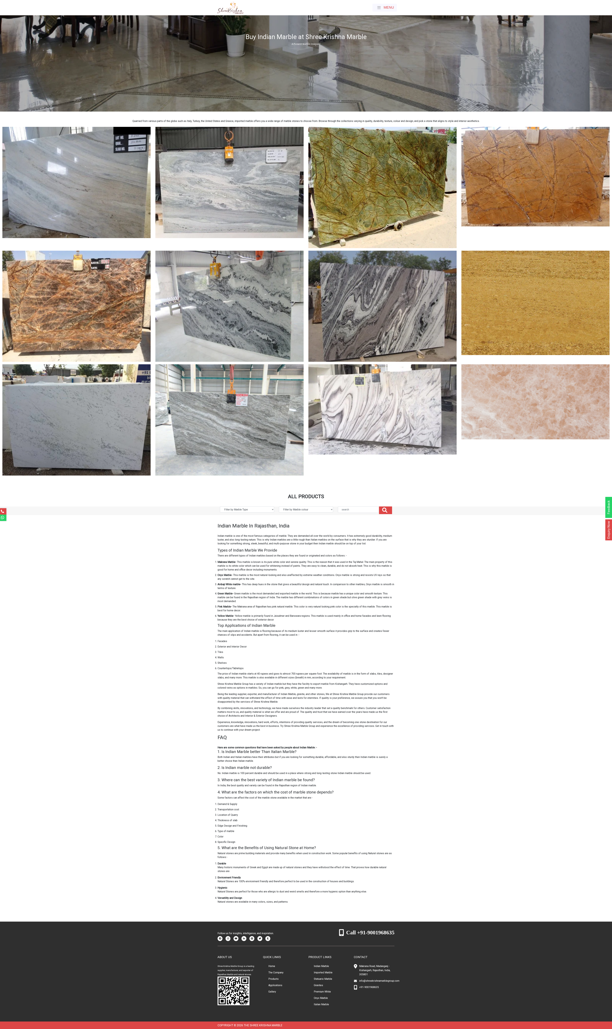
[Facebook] (221, 938)
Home (271, 966)
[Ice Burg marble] (76, 182)
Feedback (609, 507)
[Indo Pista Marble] (76, 419)
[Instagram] (229, 938)
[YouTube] (237, 938)
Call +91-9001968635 (370, 932)
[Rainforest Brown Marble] (76, 306)
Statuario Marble (323, 978)
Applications (275, 985)
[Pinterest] (253, 938)
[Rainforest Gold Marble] (535, 176)
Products (273, 978)
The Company (276, 972)
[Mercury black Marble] (382, 306)
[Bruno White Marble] (382, 409)
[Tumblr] (269, 938)
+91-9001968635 (369, 987)
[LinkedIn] (245, 938)
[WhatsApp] (3, 518)
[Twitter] (261, 938)
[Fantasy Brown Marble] (229, 419)
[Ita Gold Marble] (535, 302)
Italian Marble (321, 1004)
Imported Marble (323, 972)
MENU (388, 7)
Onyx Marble (321, 998)
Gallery (272, 991)
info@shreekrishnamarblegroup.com (379, 980)
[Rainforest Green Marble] (382, 187)
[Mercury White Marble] (229, 306)
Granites (318, 985)
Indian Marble (321, 966)
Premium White (322, 991)
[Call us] (3, 511)
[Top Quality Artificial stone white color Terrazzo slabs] (535, 401)
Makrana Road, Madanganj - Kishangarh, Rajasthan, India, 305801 (374, 970)
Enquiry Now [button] (609, 530)
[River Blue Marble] (229, 182)
